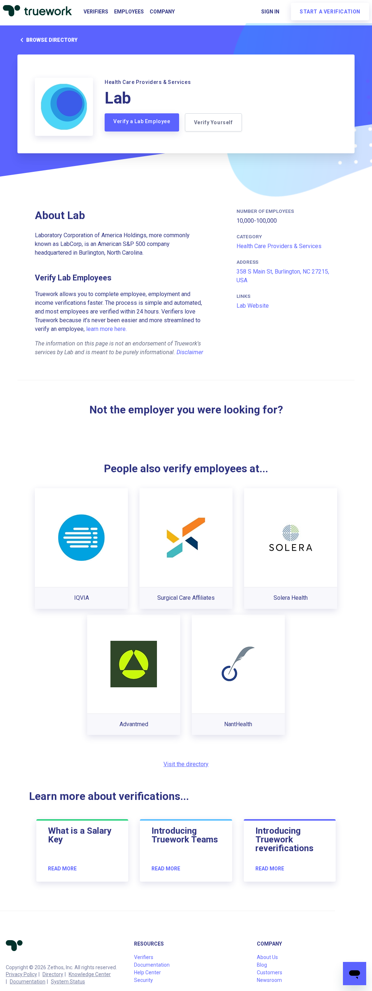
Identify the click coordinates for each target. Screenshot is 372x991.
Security (143, 980)
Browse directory (51, 40)
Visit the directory (186, 764)
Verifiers (96, 12)
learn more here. (106, 328)
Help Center (147, 972)
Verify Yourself (213, 122)
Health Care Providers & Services (279, 246)
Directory (53, 974)
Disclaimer (190, 352)
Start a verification (330, 12)
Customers (269, 972)
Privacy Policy (21, 974)
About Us (267, 957)
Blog (262, 965)
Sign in (270, 12)
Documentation (27, 981)
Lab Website (252, 305)
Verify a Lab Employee (141, 121)
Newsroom (269, 980)
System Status (68, 981)
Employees (129, 12)
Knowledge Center (90, 974)
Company (162, 12)
